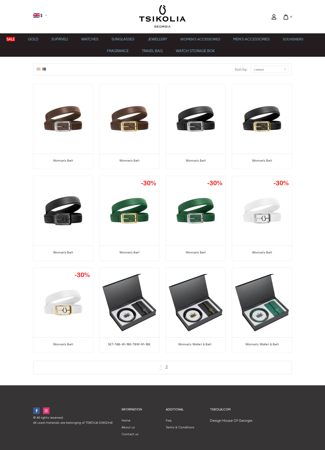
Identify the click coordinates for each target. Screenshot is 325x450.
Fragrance (118, 51)
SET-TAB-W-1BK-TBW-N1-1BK (129, 344)
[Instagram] (46, 410)
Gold (33, 39)
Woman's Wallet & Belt (195, 344)
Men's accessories (251, 39)
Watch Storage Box (195, 51)
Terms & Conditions (180, 427)
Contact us (130, 434)
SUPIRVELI (59, 39)
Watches (89, 39)
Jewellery (157, 39)
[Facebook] (36, 410)
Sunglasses (122, 39)
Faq (168, 420)
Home (126, 420)
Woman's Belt (63, 160)
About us (128, 427)
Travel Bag (152, 51)
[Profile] (274, 17)
